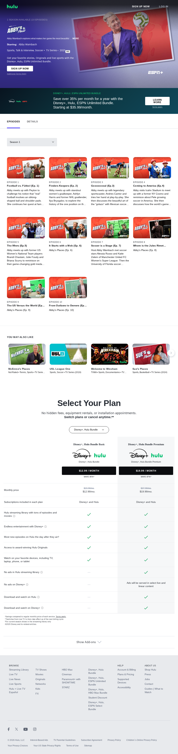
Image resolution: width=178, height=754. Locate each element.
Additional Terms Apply (16, 74)
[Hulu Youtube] (28, 729)
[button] (13, 121)
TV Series (51, 50)
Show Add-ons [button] (86, 642)
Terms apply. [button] (61, 617)
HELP (120, 665)
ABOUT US (150, 665)
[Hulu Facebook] (11, 729)
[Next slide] (171, 352)
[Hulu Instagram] (34, 729)
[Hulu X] (19, 729)
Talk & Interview (25, 50)
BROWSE (14, 665)
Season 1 (15, 142)
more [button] (75, 38)
